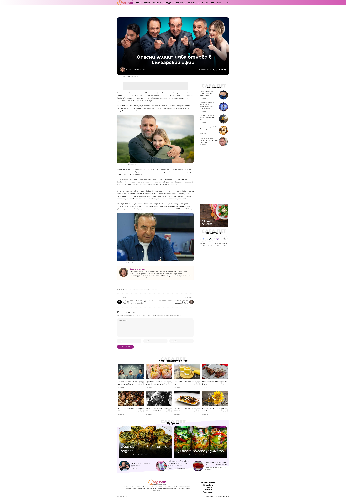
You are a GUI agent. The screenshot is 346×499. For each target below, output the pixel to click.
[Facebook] (203, 241)
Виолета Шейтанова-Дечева (130, 455)
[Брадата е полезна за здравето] (124, 466)
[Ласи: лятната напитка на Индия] (187, 371)
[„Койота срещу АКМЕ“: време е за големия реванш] (223, 130)
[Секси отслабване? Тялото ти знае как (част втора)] (223, 94)
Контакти (208, 485)
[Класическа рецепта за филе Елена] (215, 371)
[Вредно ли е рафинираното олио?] (215, 398)
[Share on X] (213, 69)
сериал (135, 289)
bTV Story (129, 289)
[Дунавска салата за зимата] (200, 442)
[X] (210, 241)
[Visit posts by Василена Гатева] (122, 69)
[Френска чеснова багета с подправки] (145, 442)
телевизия (142, 289)
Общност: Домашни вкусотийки (186, 455)
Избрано (173, 423)
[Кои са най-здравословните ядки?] (131, 398)
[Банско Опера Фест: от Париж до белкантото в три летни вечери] (223, 106)
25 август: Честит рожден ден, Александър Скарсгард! (209, 140)
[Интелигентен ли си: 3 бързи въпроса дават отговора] (131, 371)
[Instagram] (217, 241)
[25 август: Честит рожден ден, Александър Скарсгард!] (223, 141)
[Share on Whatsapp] (216, 69)
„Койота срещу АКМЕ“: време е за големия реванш (208, 129)
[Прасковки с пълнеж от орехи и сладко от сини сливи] (159, 371)
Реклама (208, 490)
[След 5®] (125, 2)
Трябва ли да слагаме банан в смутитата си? (207, 118)
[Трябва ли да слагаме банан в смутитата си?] (223, 118)
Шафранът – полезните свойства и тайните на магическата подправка (216, 464)
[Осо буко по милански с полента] (187, 398)
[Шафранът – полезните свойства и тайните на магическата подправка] (198, 466)
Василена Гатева (132, 69)
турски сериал (151, 289)
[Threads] (224, 241)
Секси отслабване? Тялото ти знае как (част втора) (207, 94)
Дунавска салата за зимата (200, 451)
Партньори (208, 492)
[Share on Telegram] (222, 69)
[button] (227, 3)
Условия (208, 487)
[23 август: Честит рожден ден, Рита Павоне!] (159, 398)
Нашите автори (208, 483)
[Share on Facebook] (211, 69)
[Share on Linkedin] (219, 69)
